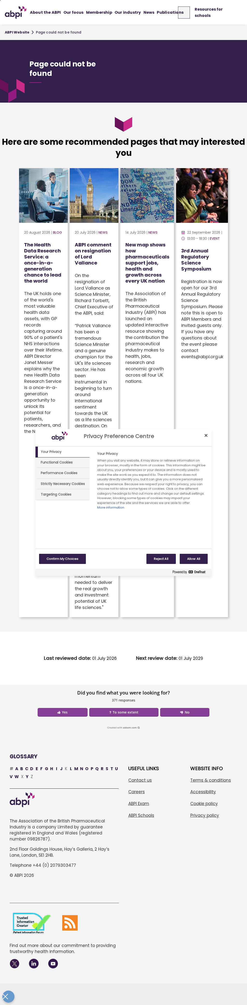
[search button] (186, 13)
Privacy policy (204, 815)
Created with (122, 727)
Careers (136, 792)
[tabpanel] (152, 481)
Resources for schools (209, 12)
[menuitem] (45, 12)
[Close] (206, 435)
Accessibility (203, 792)
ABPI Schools (141, 815)
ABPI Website (17, 32)
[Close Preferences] (8, 997)
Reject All (161, 558)
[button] (63, 712)
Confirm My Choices (62, 558)
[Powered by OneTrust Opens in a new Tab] (190, 573)
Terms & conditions (210, 780)
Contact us (140, 780)
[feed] (70, 923)
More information (110, 507)
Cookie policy (204, 804)
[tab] (62, 452)
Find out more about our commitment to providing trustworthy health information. (63, 948)
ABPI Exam (138, 804)
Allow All (193, 558)
